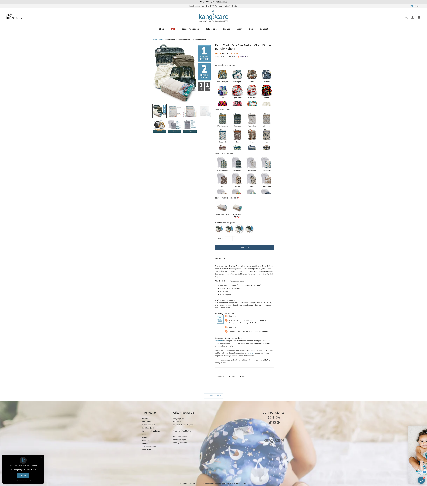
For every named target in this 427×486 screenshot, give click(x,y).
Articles (144, 437)
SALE (173, 29)
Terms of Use (193, 483)
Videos (144, 434)
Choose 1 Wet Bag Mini (224, 154)
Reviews (145, 419)
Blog (251, 29)
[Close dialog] (422, 428)
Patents (145, 443)
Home (155, 40)
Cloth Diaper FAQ (148, 425)
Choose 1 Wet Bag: (222, 109)
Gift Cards (177, 422)
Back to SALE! (215, 396)
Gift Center (17, 18)
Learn (239, 29)
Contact (264, 29)
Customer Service (149, 447)
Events (416, 6)
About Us (145, 440)
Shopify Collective (180, 443)
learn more (250, 353)
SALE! (161, 40)
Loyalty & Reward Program (183, 425)
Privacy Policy (183, 483)
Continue (405, 469)
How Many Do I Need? (150, 428)
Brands (226, 29)
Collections (211, 29)
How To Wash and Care (151, 431)
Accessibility (146, 450)
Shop (161, 29)
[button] (231, 56)
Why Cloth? (146, 422)
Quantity (219, 239)
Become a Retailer (180, 436)
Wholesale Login (179, 440)
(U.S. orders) (213, 6)
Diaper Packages (190, 29)
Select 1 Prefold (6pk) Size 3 (226, 198)
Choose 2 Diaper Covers (225, 65)
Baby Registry (178, 419)
